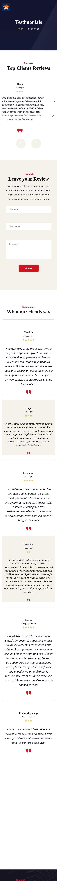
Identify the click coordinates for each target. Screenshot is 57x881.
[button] (21, 143)
